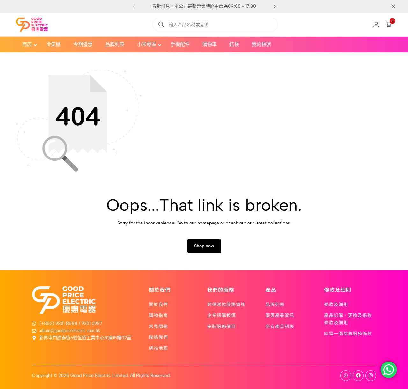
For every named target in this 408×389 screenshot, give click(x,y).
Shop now (204, 246)
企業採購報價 (221, 315)
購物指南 (158, 315)
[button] (274, 6)
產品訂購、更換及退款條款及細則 (348, 318)
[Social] (345, 375)
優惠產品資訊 (280, 315)
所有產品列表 (280, 326)
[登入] (376, 24)
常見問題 (158, 326)
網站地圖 (158, 348)
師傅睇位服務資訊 (226, 304)
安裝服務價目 (221, 326)
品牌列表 (275, 304)
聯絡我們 (158, 337)
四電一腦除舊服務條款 (348, 333)
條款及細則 (336, 304)
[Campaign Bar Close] (396, 6)
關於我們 (158, 304)
